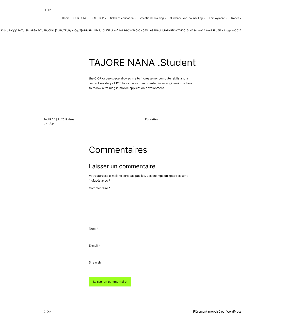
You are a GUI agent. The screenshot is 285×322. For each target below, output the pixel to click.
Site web (95, 262)
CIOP (47, 10)
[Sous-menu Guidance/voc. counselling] (204, 18)
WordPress (233, 311)
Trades (235, 18)
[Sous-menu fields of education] (135, 18)
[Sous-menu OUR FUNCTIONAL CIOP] (105, 18)
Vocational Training (152, 18)
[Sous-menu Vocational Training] (165, 18)
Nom (93, 228)
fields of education (122, 18)
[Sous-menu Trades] (240, 18)
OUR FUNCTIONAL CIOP (88, 18)
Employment (217, 18)
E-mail (94, 245)
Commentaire (99, 188)
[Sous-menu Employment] (226, 18)
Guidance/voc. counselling (186, 18)
